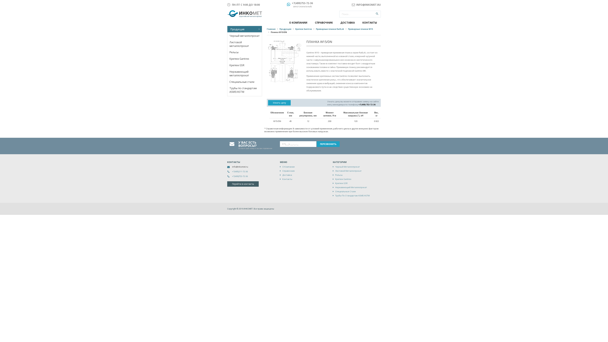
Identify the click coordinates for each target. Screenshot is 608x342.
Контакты (369, 22)
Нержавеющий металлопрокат (239, 73)
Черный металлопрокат (244, 36)
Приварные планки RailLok (330, 29)
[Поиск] (377, 14)
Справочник (324, 22)
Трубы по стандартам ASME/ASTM (243, 90)
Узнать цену (279, 102)
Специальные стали (241, 82)
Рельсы (233, 52)
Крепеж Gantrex (239, 58)
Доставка (347, 22)
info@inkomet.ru (240, 166)
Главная (271, 29)
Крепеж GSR (236, 65)
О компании (298, 22)
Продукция (237, 29)
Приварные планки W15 (360, 29)
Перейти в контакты (243, 183)
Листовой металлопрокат (239, 44)
